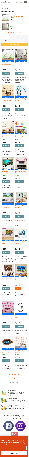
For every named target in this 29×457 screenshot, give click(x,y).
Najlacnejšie (14, 37)
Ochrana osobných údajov (12, 417)
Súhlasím (14, 453)
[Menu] (25, 2)
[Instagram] (20, 426)
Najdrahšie (21, 37)
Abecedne (4, 40)
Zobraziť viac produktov (14, 32)
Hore (15, 386)
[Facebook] (8, 426)
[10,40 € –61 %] (8, 307)
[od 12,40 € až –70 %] (21, 270)
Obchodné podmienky (9, 415)
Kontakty (21, 417)
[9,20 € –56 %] (8, 54)
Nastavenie (14, 448)
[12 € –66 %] (21, 197)
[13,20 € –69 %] (21, 163)
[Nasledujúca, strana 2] (14, 378)
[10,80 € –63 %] (21, 127)
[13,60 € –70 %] (21, 54)
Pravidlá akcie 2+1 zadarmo (14, 418)
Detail (18, 288)
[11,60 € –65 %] (8, 197)
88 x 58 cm (17, 299)
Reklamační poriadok (20, 415)
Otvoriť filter (14, 44)
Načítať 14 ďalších (14, 374)
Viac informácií (22, 444)
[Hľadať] (17, 2)
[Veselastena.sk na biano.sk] (14, 436)
